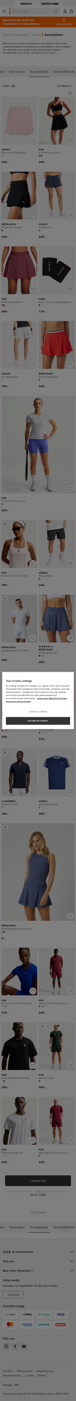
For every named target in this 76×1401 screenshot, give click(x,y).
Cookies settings (38, 711)
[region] (38, 701)
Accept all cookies (38, 720)
